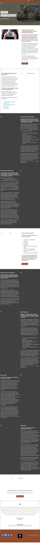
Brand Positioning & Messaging (9, 101)
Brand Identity (6, 103)
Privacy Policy (36, 534)
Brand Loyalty (6, 107)
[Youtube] (11, 535)
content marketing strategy (30, 161)
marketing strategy (8, 188)
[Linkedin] (8, 535)
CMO (24, 255)
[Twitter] (5, 535)
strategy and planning (26, 129)
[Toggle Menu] (15, 6)
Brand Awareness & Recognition (9, 104)
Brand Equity (6, 108)
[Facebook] (3, 535)
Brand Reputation (7, 105)
